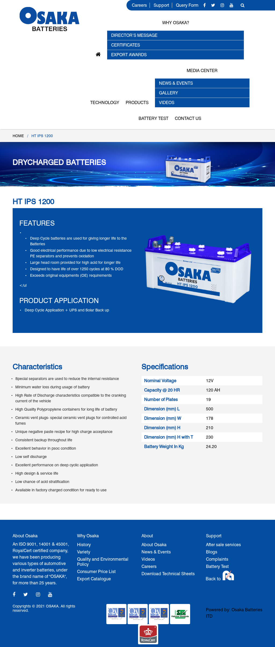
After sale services (223, 544)
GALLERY (168, 92)
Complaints (217, 559)
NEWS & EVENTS (176, 83)
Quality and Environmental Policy (102, 562)
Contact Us (188, 118)
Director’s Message (134, 35)
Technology (104, 102)
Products (137, 102)
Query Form (187, 5)
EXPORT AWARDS (129, 54)
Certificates (125, 45)
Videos (148, 559)
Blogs (211, 551)
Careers (139, 5)
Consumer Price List (96, 571)
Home (18, 136)
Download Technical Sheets (168, 573)
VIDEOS (166, 102)
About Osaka (154, 544)
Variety (83, 551)
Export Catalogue (94, 578)
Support (161, 5)
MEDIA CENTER (202, 70)
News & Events (156, 551)
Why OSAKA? (175, 22)
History (84, 544)
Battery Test (153, 118)
